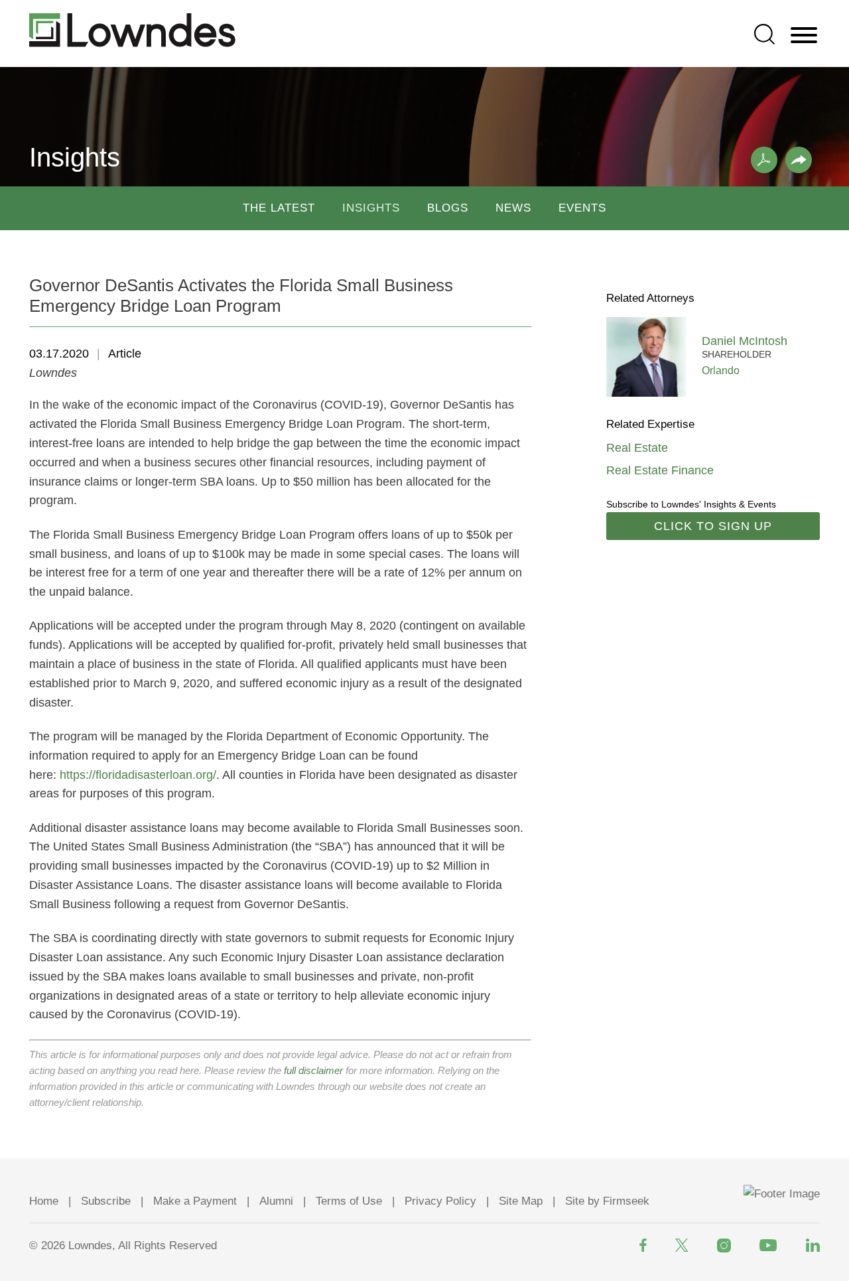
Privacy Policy (440, 1201)
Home (43, 1201)
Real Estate (637, 447)
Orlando (721, 370)
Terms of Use (349, 1201)
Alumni (276, 1201)
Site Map (521, 1201)
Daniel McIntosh (744, 341)
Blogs (447, 208)
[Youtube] (768, 1245)
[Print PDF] (764, 160)
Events (582, 208)
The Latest (279, 208)
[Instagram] (724, 1245)
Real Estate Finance (660, 470)
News (513, 208)
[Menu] (804, 36)
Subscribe (106, 1201)
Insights (371, 208)
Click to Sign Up (713, 526)
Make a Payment (195, 1201)
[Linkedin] (813, 1245)
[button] (798, 160)
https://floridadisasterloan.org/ (138, 774)
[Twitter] (681, 1245)
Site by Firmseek (607, 1201)
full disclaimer (313, 1070)
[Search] (764, 34)
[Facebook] (643, 1245)
